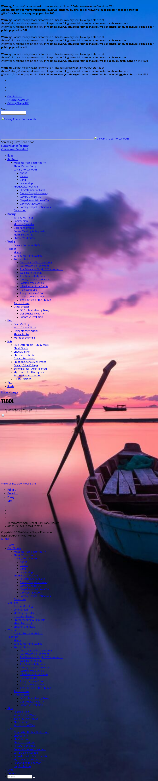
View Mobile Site (26, 483)
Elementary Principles (26, 331)
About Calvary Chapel (26, 186)
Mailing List (13, 489)
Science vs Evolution (31, 317)
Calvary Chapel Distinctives (35, 207)
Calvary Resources (24, 358)
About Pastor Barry (25, 166)
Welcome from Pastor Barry (30, 162)
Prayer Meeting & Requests (29, 231)
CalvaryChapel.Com (31, 203)
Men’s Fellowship (23, 234)
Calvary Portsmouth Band (28, 245)
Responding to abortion (27, 375)
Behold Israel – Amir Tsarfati (30, 368)
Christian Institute (24, 355)
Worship (12, 630)
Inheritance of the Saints (34, 286)
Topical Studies (22, 259)
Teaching (12, 637)
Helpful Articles (22, 379)
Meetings (12, 602)
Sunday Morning (23, 217)
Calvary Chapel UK (18, 103)
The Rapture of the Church (35, 300)
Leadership (26, 183)
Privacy (10, 497)
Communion (21, 221)
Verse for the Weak (25, 327)
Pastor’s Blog (21, 324)
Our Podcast (14, 96)
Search (5, 109)
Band (23, 179)
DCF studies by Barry (32, 313)
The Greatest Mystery (32, 276)
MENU (5, 539)
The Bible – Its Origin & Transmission (41, 269)
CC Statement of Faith (32, 190)
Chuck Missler (22, 351)
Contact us (20, 210)
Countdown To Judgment (34, 266)
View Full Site (9, 483)
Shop (9, 501)
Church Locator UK (18, 100)
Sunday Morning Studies (28, 255)
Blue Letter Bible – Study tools (31, 345)
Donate (11, 773)
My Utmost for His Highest (29, 372)
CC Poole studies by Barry (35, 310)
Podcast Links (21, 303)
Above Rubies (21, 334)
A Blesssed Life (28, 289)
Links (10, 729)
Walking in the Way (31, 272)
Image (14, 392)
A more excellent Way (32, 296)
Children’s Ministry (24, 238)
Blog (10, 708)
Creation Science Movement (30, 362)
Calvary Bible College (26, 365)
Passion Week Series (32, 283)
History (24, 176)
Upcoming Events (24, 227)
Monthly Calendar (24, 224)
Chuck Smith (21, 348)
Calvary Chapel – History (34, 193)
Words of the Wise (24, 337)
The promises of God (32, 293)
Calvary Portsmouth (25, 169)
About (23, 173)
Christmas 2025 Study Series (36, 262)
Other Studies (21, 306)
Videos (17, 252)
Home (4, 392)
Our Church (14, 548)
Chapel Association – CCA (34, 200)
